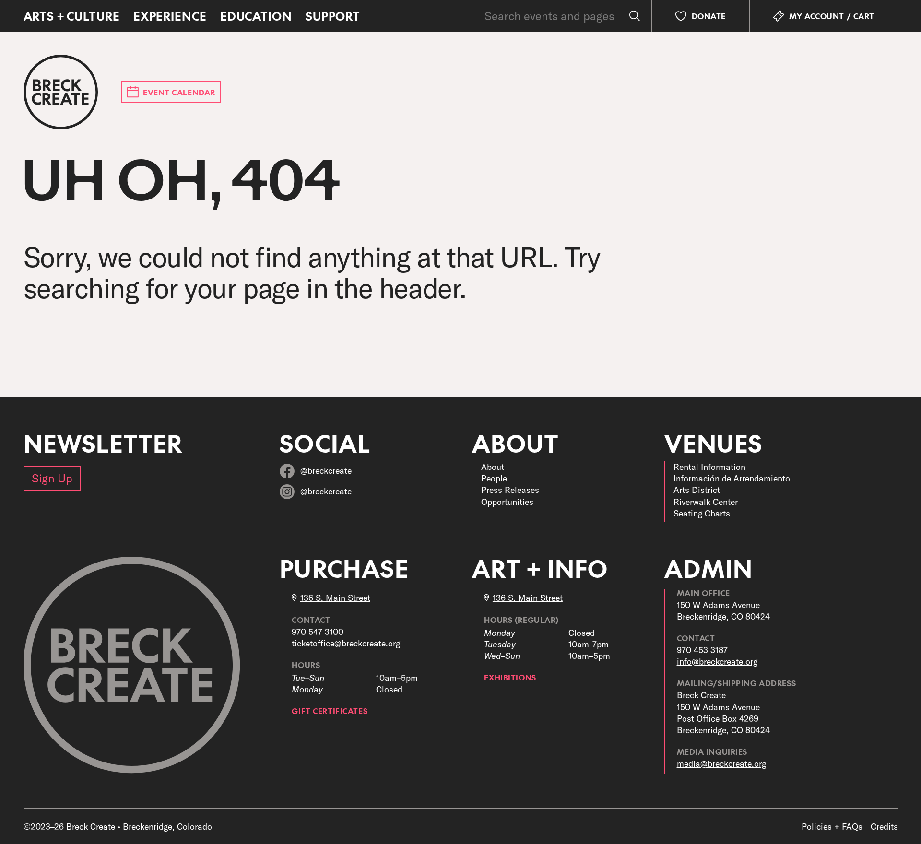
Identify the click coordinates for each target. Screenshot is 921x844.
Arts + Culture (72, 16)
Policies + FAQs (832, 826)
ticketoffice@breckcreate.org (346, 643)
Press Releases (510, 489)
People (494, 478)
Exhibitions (510, 677)
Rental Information (709, 466)
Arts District (696, 489)
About (492, 466)
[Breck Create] (61, 92)
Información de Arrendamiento (731, 478)
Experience (170, 16)
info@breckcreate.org (717, 661)
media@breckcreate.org (721, 763)
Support (333, 16)
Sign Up (52, 478)
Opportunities (507, 501)
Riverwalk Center (705, 501)
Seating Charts (701, 513)
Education (256, 16)
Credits (884, 826)
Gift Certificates (329, 710)
